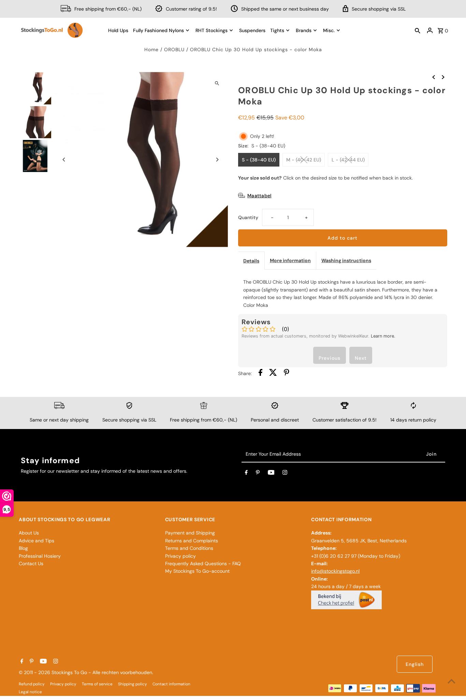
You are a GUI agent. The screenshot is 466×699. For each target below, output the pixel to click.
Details (251, 261)
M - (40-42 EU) (303, 160)
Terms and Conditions (189, 548)
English (415, 664)
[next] (443, 76)
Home (151, 49)
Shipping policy (132, 684)
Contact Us (31, 563)
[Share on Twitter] (273, 373)
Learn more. (383, 336)
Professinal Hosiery (40, 556)
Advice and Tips (36, 541)
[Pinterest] (258, 473)
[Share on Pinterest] (286, 373)
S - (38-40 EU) (259, 160)
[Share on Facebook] (260, 373)
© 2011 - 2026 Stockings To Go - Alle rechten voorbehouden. (86, 672)
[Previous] (64, 159)
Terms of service (97, 684)
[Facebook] (246, 473)
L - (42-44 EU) (348, 160)
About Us (29, 533)
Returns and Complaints (191, 541)
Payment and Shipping (190, 533)
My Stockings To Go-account (197, 571)
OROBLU (174, 49)
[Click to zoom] (216, 83)
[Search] (417, 30)
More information (290, 260)
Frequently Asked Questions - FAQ (203, 563)
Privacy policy (180, 556)
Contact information (171, 684)
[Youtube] (271, 473)
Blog (23, 548)
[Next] (216, 159)
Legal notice (30, 692)
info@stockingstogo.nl (335, 571)
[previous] (433, 76)
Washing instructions (346, 260)
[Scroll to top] (451, 681)
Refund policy (32, 684)
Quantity (248, 217)
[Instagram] (284, 473)
